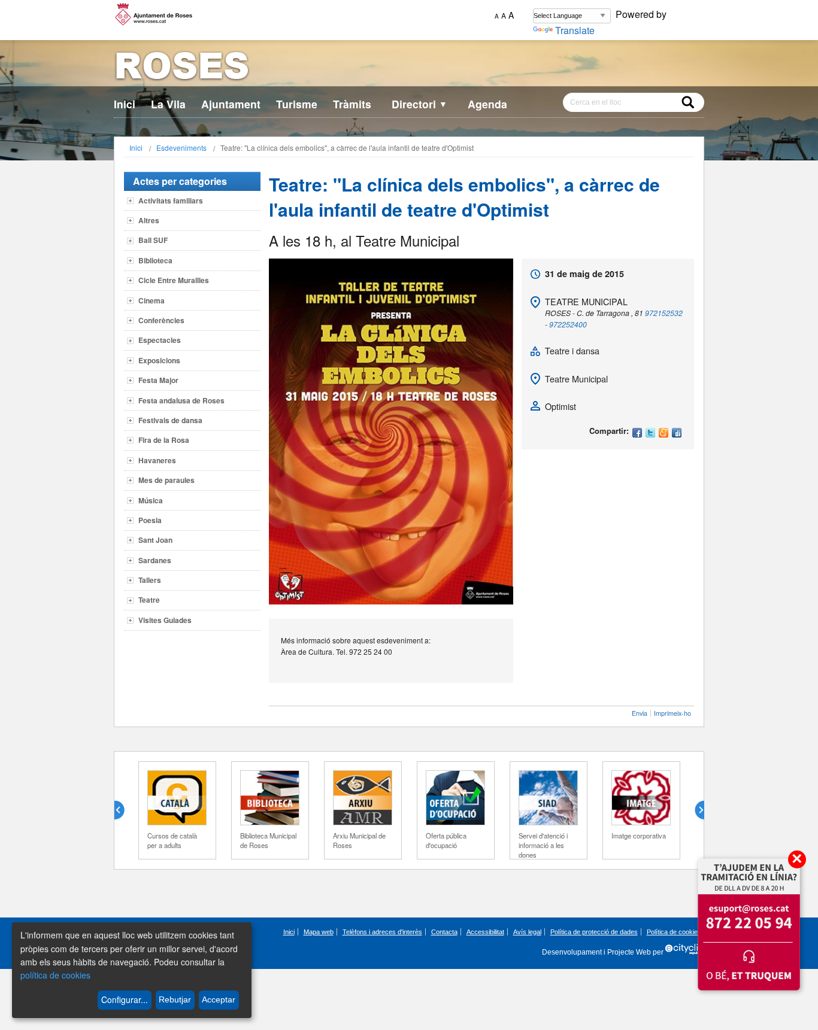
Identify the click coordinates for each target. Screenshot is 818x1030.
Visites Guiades (165, 620)
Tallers (149, 580)
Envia (639, 713)
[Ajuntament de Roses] (409, 68)
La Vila (168, 103)
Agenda (487, 103)
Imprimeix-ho (672, 713)
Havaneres (157, 460)
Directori (419, 103)
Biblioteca (155, 260)
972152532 (664, 313)
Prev (124, 810)
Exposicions (159, 360)
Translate (575, 30)
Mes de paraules (166, 480)
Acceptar (218, 999)
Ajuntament (230, 103)
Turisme (296, 103)
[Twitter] (650, 433)
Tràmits (352, 103)
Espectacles (159, 340)
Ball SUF (153, 240)
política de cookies (55, 975)
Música (150, 500)
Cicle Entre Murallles (173, 280)
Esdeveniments (181, 147)
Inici (124, 103)
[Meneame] (663, 433)
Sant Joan (155, 539)
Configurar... (124, 999)
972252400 (568, 324)
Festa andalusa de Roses (181, 400)
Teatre (149, 599)
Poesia (150, 520)
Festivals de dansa (170, 420)
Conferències (161, 320)
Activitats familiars (170, 200)
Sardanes (154, 560)
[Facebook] (637, 433)
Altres (148, 220)
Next (694, 810)
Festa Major (158, 380)
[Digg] (676, 433)
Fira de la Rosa (163, 440)
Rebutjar (175, 999)
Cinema (151, 300)
